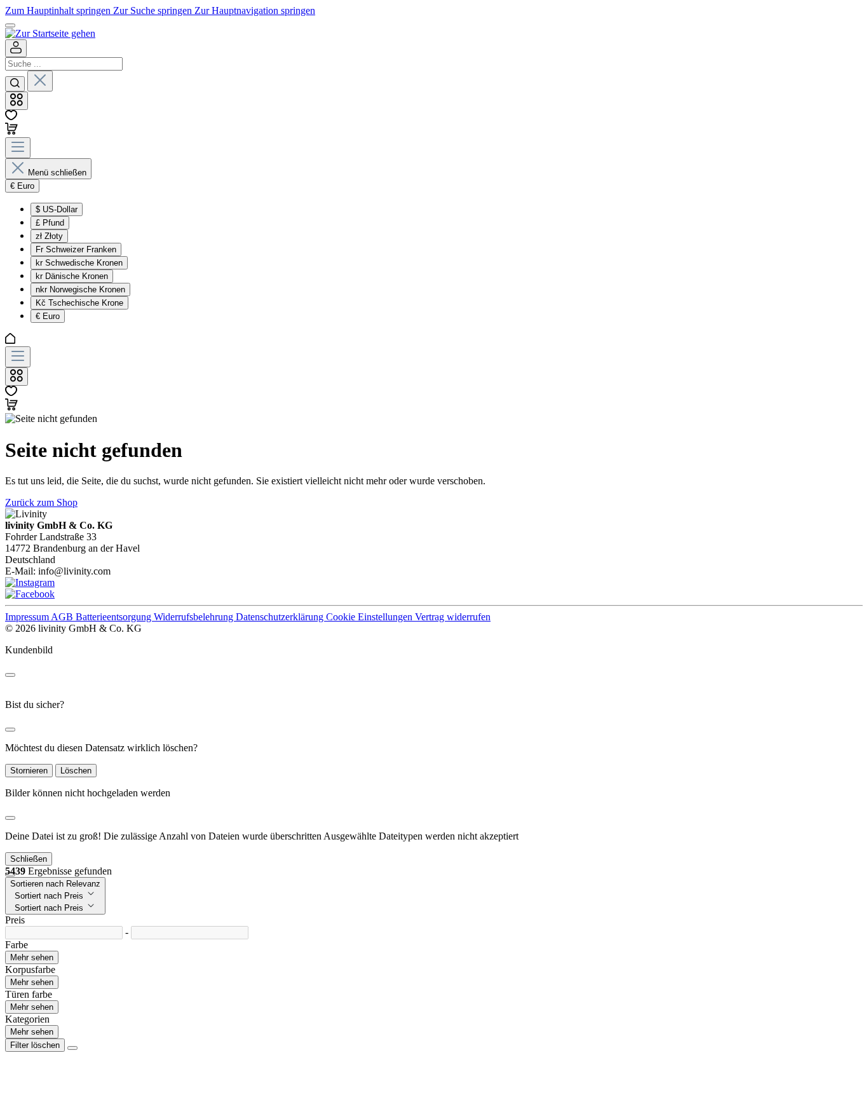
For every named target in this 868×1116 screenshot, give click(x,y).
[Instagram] (30, 582)
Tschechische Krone (79, 303)
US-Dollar (57, 209)
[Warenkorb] (11, 131)
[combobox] (64, 64)
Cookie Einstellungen (370, 616)
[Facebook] (30, 594)
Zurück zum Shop (41, 502)
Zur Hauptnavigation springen (254, 10)
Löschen (76, 770)
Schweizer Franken (76, 249)
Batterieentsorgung (115, 616)
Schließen (28, 859)
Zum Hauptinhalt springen (59, 10)
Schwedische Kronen (79, 263)
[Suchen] (15, 84)
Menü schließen (57, 172)
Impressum (28, 616)
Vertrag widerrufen (453, 616)
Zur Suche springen (153, 10)
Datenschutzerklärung (281, 616)
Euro (48, 316)
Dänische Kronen (72, 276)
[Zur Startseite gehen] (50, 33)
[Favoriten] (11, 116)
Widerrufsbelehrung (195, 616)
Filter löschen (35, 1045)
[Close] (10, 675)
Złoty (49, 236)
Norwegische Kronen (80, 289)
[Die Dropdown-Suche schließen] (40, 81)
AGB (63, 616)
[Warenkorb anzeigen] (11, 407)
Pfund (50, 223)
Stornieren (29, 770)
